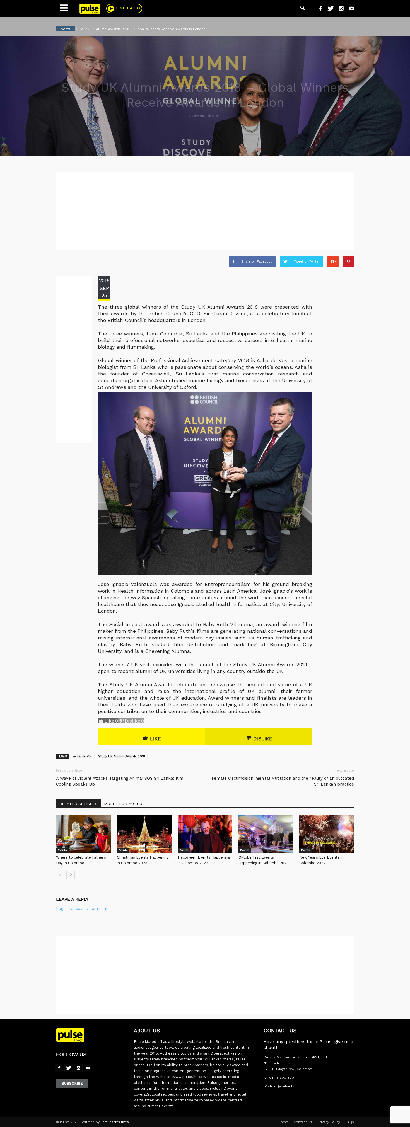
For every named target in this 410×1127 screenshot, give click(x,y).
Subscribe (72, 1083)
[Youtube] (349, 9)
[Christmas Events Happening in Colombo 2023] (144, 834)
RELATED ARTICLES (78, 803)
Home (283, 1122)
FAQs (350, 1122)
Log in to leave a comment (82, 908)
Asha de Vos (82, 756)
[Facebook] (318, 9)
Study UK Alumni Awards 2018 (121, 756)
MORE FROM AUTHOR (124, 803)
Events (62, 850)
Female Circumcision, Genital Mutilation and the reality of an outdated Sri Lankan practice (283, 781)
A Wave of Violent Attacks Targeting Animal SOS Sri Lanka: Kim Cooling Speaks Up (119, 781)
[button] (302, 8)
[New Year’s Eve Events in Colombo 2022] (326, 834)
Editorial (198, 116)
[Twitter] (328, 9)
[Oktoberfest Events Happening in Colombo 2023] (265, 834)
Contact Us (303, 1122)
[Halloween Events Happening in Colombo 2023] (205, 834)
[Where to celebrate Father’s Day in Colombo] (83, 834)
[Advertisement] (205, 211)
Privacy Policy (329, 1122)
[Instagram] (339, 9)
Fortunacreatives (115, 1122)
